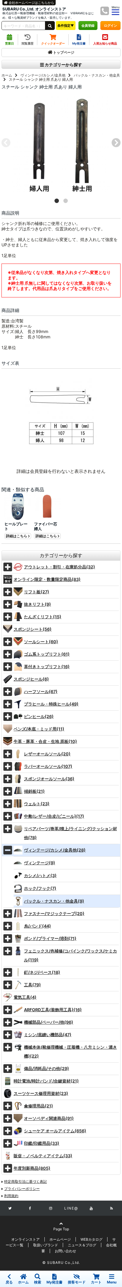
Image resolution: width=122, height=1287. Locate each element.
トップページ (63, 52)
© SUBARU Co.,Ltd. (61, 1262)
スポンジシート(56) (33, 629)
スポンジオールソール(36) (49, 778)
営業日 (9, 43)
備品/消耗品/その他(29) (46, 1068)
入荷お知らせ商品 (105, 43)
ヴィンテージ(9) (39, 862)
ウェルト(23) (36, 803)
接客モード (77, 1282)
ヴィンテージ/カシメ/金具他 (42, 75)
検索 (37, 1282)
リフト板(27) (36, 591)
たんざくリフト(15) (42, 616)
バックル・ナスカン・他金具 (97, 75)
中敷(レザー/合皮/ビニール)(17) (54, 816)
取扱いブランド (45, 1245)
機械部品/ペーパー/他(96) (48, 1022)
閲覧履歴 (27, 43)
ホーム (6, 75)
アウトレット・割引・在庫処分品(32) (59, 566)
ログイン (110, 25)
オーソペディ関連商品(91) (49, 1118)
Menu (111, 1282)
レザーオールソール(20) (47, 753)
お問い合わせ (65, 1251)
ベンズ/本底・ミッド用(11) (39, 728)
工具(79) (32, 984)
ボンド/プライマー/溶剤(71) (50, 938)
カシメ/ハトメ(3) (40, 875)
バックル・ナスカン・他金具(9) (54, 901)
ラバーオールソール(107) (48, 766)
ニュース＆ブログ (82, 1245)
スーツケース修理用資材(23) (41, 1093)
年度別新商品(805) (32, 1168)
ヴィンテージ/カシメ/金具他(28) (55, 849)
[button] (56, 201)
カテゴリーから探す (63, 64)
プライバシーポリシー (22, 1188)
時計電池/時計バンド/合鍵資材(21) (46, 1080)
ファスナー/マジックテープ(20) (54, 913)
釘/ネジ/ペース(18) (42, 972)
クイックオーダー (53, 43)
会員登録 (87, 25)
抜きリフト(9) (37, 604)
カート (96, 1282)
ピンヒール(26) (39, 716)
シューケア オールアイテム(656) (55, 1130)
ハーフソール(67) (40, 691)
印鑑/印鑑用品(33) (41, 1143)
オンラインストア (25, 1239)
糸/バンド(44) (37, 925)
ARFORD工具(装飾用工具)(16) (53, 1009)
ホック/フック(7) (40, 888)
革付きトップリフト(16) (47, 666)
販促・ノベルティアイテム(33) (43, 1155)
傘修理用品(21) (38, 1105)
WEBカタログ (91, 1239)
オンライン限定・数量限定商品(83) (47, 579)
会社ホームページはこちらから (31, 3)
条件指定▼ (65, 25)
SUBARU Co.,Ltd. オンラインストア (34, 9)
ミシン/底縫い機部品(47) (47, 1034)
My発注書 (79, 43)
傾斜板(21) (34, 791)
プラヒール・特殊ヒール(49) (51, 703)
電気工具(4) (25, 997)
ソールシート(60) (41, 641)
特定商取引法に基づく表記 (25, 1181)
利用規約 (11, 1196)
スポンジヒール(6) (31, 678)
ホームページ (60, 1239)
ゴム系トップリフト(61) (47, 654)
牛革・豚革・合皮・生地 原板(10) (45, 741)
